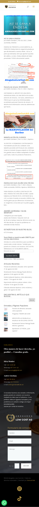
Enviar (26, 466)
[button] (4, 503)
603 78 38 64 (11, 379)
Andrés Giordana (11, 40)
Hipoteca (30, 89)
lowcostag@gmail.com (15, 370)
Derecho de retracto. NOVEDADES (16, 87)
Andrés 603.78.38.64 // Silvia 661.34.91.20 (16, 218)
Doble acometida (9, 187)
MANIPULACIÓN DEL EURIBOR (15, 137)
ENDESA (13, 43)
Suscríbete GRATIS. (12, 256)
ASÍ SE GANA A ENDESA (12, 39)
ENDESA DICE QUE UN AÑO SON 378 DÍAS (19, 183)
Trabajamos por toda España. (13, 215)
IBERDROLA (31, 187)
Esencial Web (31, 480)
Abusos (29, 185)
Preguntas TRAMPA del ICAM (21, 314)
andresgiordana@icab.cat (15, 384)
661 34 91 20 (11, 365)
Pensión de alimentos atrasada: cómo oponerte (18, 267)
